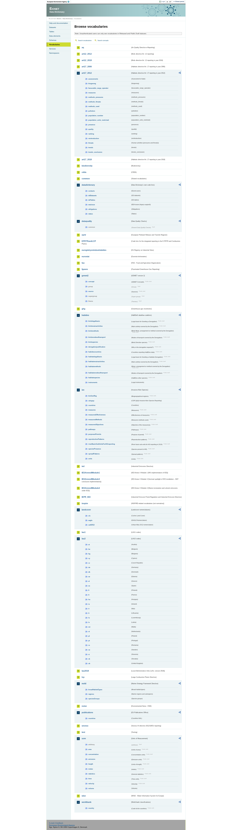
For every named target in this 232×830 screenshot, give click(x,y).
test (83, 732)
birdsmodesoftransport (96, 337)
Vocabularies (54, 44)
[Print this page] (167, 1)
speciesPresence (94, 449)
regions (91, 694)
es (89, 586)
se (89, 650)
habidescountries (94, 352)
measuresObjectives (95, 424)
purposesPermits (94, 434)
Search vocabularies (85, 40)
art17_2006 (87, 67)
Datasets (52, 27)
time (90, 779)
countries (91, 405)
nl (89, 631)
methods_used (93, 106)
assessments (93, 79)
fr (88, 595)
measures (92, 93)
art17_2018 (87, 159)
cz (89, 563)
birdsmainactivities (95, 326)
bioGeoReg (92, 396)
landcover (86, 510)
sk (89, 659)
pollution (91, 111)
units (90, 459)
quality (90, 129)
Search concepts (103, 40)
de (89, 567)
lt (88, 613)
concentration (93, 754)
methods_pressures (95, 97)
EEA (59, 1)
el (89, 581)
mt (89, 627)
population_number (95, 115)
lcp (83, 677)
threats (90, 143)
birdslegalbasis (94, 321)
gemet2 (85, 276)
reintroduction (93, 138)
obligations (92, 209)
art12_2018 (87, 60)
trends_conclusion (95, 152)
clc (89, 516)
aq (83, 47)
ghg (83, 309)
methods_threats (94, 102)
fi (88, 590)
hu (89, 599)
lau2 (84, 539)
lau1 (84, 532)
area (89, 749)
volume (91, 788)
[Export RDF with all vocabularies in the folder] (180, 73)
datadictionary (88, 185)
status (90, 214)
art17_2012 (87, 73)
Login (163, 1)
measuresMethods (95, 420)
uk (89, 663)
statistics (91, 774)
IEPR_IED (86, 497)
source (90, 291)
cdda (84, 172)
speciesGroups (94, 699)
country (91, 808)
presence (91, 125)
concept (91, 281)
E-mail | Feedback (56, 823)
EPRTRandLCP (89, 241)
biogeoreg (92, 83)
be (89, 549)
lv (89, 622)
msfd (84, 684)
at (89, 544)
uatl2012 (91, 525)
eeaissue (91, 205)
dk (89, 572)
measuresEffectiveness (96, 415)
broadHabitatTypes (95, 690)
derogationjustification (96, 347)
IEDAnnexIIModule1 (91, 473)
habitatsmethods (94, 366)
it (88, 609)
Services (52, 49)
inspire (85, 503)
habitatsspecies (94, 378)
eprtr (84, 235)
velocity (91, 784)
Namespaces (54, 53)
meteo (90, 769)
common (86, 179)
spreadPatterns (94, 454)
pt (89, 641)
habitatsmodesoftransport (98, 373)
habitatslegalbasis (95, 357)
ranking (91, 134)
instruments (92, 382)
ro (89, 645)
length (90, 764)
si (89, 654)
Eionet (59, 18)
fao (83, 263)
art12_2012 (87, 54)
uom (84, 738)
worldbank (86, 802)
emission (91, 759)
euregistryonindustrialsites (94, 250)
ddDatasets (92, 195)
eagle (90, 520)
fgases (85, 269)
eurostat (85, 256)
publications (87, 712)
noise (84, 706)
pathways (91, 429)
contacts (91, 191)
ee (89, 577)
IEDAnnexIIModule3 (91, 479)
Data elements (54, 36)
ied (83, 466)
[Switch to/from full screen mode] (170, 1)
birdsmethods (93, 331)
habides (85, 315)
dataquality (87, 221)
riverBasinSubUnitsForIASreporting (101, 444)
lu (89, 618)
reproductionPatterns (96, 439)
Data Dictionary (67, 18)
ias (83, 390)
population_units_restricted (98, 120)
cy (89, 558)
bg (89, 554)
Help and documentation (58, 23)
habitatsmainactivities (96, 361)
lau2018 (85, 671)
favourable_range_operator (98, 88)
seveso (85, 726)
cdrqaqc (91, 401)
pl (89, 636)
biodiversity (87, 166)
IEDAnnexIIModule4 (91, 488)
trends (90, 147)
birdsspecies (93, 342)
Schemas (52, 40)
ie (89, 604)
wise (84, 796)
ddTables (91, 200)
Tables (51, 32)
